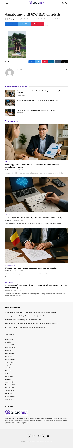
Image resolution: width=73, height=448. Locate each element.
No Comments (50, 19)
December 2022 (10, 385)
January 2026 (9, 345)
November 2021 (10, 396)
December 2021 (10, 393)
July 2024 (8, 368)
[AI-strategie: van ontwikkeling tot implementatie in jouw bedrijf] (10, 103)
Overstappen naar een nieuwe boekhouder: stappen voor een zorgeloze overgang (39, 92)
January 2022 (9, 391)
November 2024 (10, 359)
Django (13, 19)
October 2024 (9, 362)
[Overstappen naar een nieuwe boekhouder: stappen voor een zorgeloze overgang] (10, 93)
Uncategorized (10, 265)
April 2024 (8, 373)
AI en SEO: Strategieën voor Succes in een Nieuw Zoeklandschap (25, 327)
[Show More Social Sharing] (46, 24)
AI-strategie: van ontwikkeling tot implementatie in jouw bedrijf (38, 100)
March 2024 (9, 376)
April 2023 (8, 379)
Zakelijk (7, 162)
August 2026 (9, 339)
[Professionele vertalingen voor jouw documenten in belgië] (10, 112)
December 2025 (10, 348)
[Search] (66, 3)
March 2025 (9, 351)
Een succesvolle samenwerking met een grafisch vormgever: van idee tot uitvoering (36, 286)
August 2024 (9, 365)
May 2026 (8, 342)
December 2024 (10, 356)
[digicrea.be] (36, 3)
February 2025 (9, 353)
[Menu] (7, 3)
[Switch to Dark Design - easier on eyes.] (63, 3)
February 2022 (9, 388)
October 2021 (9, 399)
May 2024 (8, 371)
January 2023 (9, 382)
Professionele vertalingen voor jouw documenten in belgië (36, 110)
